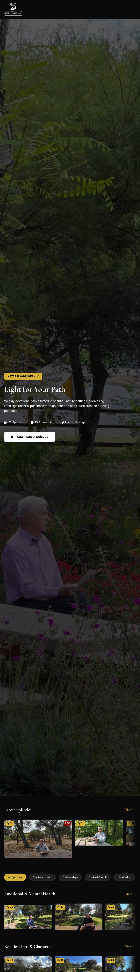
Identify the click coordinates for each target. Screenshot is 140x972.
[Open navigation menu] (33, 9)
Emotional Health (42, 877)
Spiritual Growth (98, 877)
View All (130, 809)
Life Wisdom (124, 877)
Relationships (70, 877)
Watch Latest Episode (32, 436)
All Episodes (15, 877)
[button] (38, 839)
